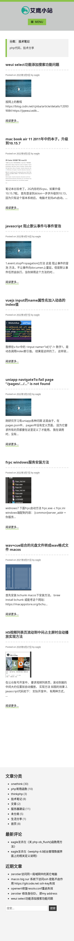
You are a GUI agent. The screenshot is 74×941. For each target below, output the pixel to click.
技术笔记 (16, 799)
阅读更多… (12, 121)
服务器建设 (18, 809)
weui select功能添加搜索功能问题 (32, 64)
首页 (14, 824)
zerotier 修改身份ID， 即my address (34, 893)
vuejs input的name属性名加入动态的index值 (35, 302)
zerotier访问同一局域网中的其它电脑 (34, 874)
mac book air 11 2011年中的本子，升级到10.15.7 (37, 141)
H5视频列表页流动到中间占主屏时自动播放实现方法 (37, 634)
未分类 (15, 814)
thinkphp (17, 794)
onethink (17, 784)
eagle (37, 74)
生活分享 (16, 819)
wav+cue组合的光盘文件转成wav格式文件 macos (37, 547)
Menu (39, 22)
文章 (14, 804)
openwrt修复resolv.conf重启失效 (32, 888)
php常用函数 (19, 789)
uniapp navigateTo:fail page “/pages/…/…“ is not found (30, 381)
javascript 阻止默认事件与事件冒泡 (33, 226)
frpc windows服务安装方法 (27, 462)
